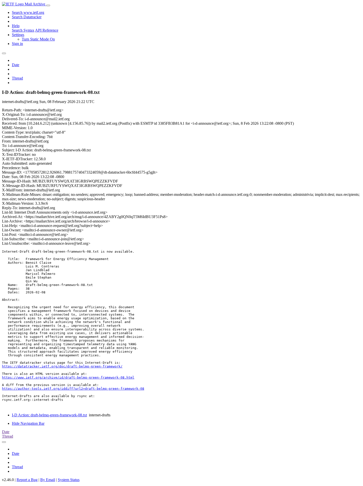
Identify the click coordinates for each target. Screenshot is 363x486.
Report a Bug (27, 480)
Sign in (17, 43)
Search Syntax (23, 30)
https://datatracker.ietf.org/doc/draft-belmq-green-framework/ (62, 366)
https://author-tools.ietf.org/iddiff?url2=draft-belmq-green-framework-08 (73, 388)
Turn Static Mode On (38, 39)
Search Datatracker (26, 17)
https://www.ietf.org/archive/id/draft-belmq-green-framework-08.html (68, 377)
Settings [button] (18, 35)
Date (15, 65)
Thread (17, 78)
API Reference (46, 30)
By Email (47, 480)
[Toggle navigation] (48, 5)
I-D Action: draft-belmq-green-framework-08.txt (49, 415)
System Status (69, 480)
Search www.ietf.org (28, 12)
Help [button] (16, 26)
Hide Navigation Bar (28, 423)
